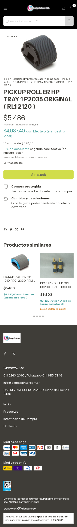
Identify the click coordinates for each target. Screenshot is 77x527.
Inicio (6, 78)
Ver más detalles (12, 162)
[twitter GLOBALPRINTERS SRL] (13, 354)
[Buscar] (69, 21)
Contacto (10, 426)
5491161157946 (13, 368)
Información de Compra (20, 419)
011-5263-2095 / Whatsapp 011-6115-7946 (32, 375)
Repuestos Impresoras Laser (28, 78)
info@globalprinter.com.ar (21, 383)
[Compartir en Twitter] (17, 229)
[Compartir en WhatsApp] (5, 229)
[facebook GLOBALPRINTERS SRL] (4, 354)
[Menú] (5, 8)
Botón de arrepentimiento (24, 501)
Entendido (57, 519)
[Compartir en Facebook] (11, 229)
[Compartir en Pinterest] (22, 229)
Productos (10, 411)
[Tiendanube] (20, 509)
